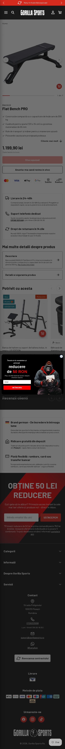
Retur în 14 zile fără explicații (35, 3)
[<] (3, 3)
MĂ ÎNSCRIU (17, 388)
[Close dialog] (61, 356)
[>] (61, 3)
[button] (12, 12)
